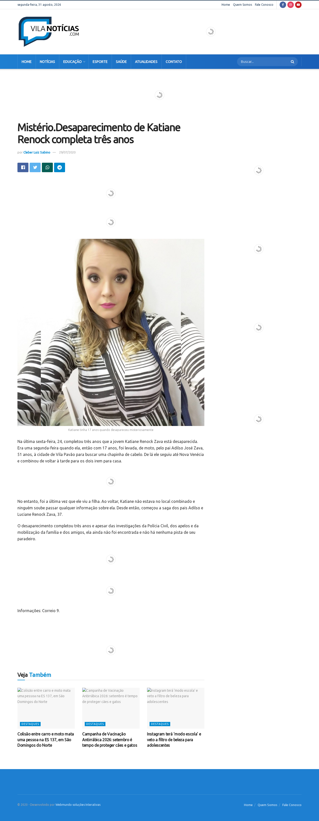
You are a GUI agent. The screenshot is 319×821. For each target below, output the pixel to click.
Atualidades (146, 62)
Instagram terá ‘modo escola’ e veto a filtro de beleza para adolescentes (174, 739)
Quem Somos (242, 4)
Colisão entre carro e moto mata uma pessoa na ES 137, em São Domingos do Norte (45, 739)
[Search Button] (293, 61)
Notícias (47, 62)
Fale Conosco (264, 4)
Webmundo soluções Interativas (78, 804)
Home (226, 4)
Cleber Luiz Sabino (36, 152)
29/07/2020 (67, 152)
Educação (72, 62)
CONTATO (174, 62)
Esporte (100, 62)
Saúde (121, 62)
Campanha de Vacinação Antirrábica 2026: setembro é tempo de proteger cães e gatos (109, 739)
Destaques (30, 723)
